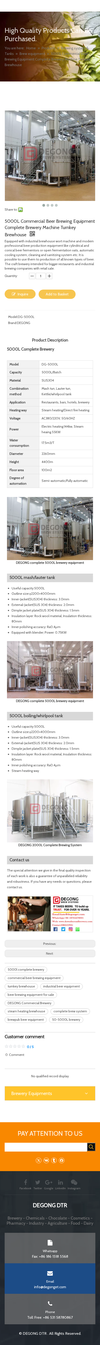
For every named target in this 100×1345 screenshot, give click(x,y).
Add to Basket (57, 294)
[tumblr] (54, 1160)
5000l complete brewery (26, 969)
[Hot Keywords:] (91, 1147)
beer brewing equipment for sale (31, 995)
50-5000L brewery (66, 1019)
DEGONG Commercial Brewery (29, 1003)
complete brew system (70, 1011)
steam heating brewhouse (26, 1011)
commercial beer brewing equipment (34, 978)
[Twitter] (38, 1160)
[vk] (46, 1160)
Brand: (12, 323)
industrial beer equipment (61, 986)
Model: (13, 317)
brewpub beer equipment (26, 1019)
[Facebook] (61, 1160)
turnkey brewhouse (21, 986)
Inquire (22, 294)
